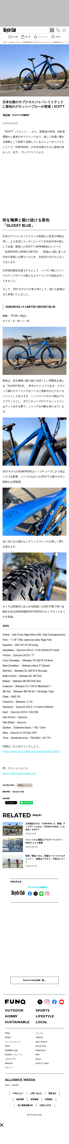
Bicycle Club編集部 (37, 887)
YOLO (7, 1085)
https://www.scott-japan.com (19, 773)
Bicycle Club (14, 42)
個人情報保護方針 (25, 1105)
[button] (1, 1125)
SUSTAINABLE (17, 1022)
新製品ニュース (24, 785)
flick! (37, 1055)
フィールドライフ (12, 1042)
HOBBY (11, 1016)
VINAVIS (39, 1037)
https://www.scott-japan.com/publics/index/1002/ (31, 751)
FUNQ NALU (41, 1050)
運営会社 (52, 1093)
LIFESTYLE (45, 1016)
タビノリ (9, 1067)
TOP (4, 42)
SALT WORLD (41, 1042)
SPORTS (43, 1010)
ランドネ (39, 1033)
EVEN (7, 1046)
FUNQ (7, 1033)
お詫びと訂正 (45, 1105)
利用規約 (49, 1099)
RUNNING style (11, 1050)
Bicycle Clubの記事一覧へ (34, 980)
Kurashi (15, 1085)
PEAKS (8, 1037)
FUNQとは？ (18, 1093)
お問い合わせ (36, 1093)
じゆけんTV (10, 1059)
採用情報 (34, 1099)
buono (38, 1059)
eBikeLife (9, 1063)
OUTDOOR (14, 1010)
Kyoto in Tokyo (42, 1063)
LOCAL (41, 1022)
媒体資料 (20, 1099)
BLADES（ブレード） (14, 1055)
